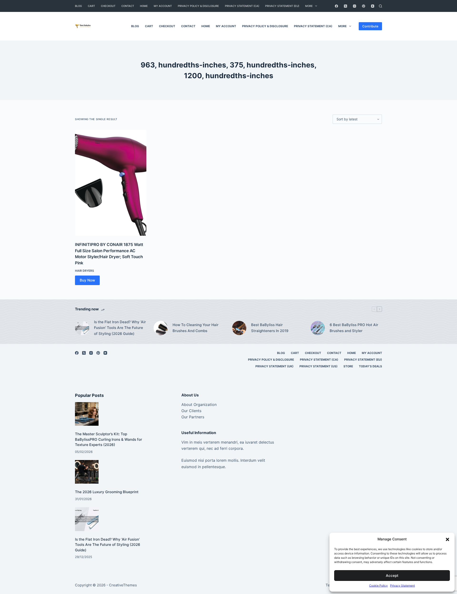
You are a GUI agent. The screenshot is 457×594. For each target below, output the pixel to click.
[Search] (380, 6)
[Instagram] (354, 6)
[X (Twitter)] (345, 6)
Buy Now (87, 280)
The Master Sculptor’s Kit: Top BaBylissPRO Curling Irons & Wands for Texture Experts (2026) (108, 439)
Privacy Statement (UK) (274, 366)
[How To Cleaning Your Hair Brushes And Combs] (161, 328)
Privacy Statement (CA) (242, 6)
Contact (127, 6)
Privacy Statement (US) (318, 366)
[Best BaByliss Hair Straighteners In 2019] (239, 328)
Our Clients (191, 410)
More (309, 6)
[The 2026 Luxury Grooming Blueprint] (87, 472)
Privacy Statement (402, 585)
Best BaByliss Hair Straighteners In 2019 (269, 328)
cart (91, 6)
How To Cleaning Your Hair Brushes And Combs (196, 328)
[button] (447, 539)
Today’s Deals (370, 366)
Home (144, 6)
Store (348, 366)
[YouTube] (372, 6)
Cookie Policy (378, 585)
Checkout (108, 6)
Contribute (370, 26)
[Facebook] (336, 6)
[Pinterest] (363, 6)
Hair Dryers (84, 270)
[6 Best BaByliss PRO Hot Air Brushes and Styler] (318, 328)
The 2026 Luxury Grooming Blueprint (107, 492)
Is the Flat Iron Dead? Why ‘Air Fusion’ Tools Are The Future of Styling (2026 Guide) (120, 328)
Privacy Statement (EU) (282, 6)
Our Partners (192, 417)
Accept (392, 575)
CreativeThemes (123, 585)
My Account (163, 6)
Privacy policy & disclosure (198, 6)
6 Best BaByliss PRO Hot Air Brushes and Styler (354, 328)
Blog (78, 6)
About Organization (199, 404)
